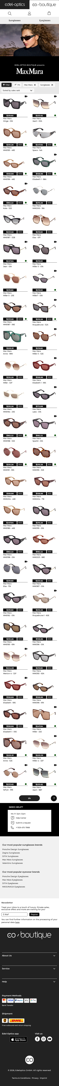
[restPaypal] (18, 1000)
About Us (7, 955)
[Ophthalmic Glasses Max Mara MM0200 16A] (44, 191)
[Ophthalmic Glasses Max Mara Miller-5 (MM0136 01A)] (44, 249)
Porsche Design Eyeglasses (15, 876)
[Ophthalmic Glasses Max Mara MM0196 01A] (44, 627)
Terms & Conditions (21, 1078)
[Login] (29, 13)
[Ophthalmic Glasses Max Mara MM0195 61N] (15, 627)
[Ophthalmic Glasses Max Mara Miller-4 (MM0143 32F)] (44, 743)
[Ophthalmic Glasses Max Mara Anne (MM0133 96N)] (15, 336)
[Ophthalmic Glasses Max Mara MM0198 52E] (15, 423)
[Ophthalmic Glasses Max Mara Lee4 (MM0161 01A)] (44, 394)
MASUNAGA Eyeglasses (13, 887)
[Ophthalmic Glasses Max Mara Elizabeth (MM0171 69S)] (15, 685)
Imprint (43, 1078)
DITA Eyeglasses (10, 883)
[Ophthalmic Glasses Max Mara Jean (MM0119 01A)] (15, 249)
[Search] (9, 13)
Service (6, 968)
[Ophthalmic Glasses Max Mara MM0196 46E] (15, 162)
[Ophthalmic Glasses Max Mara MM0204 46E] (15, 481)
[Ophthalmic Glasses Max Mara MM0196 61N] (44, 685)
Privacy (35, 1078)
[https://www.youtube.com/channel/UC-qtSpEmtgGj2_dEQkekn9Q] (49, 1039)
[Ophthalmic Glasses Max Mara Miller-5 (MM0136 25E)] (15, 278)
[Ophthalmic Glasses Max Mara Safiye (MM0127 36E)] (15, 772)
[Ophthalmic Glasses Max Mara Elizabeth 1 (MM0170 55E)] (15, 714)
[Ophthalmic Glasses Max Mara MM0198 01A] (15, 540)
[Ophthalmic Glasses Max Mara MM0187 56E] (15, 307)
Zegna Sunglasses (11, 853)
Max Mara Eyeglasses (12, 880)
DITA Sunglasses (10, 856)
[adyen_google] (33, 1000)
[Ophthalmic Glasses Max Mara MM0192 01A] (15, 598)
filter (8, 85)
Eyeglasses (44, 20)
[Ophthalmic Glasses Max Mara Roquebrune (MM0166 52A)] (44, 307)
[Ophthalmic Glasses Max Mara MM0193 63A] (44, 656)
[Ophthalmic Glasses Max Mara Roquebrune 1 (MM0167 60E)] (44, 598)
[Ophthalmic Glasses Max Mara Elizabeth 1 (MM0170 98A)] (44, 162)
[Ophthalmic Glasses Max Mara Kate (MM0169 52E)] (15, 191)
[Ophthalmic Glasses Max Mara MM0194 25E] (15, 394)
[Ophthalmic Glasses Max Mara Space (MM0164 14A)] (44, 133)
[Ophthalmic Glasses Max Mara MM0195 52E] (44, 452)
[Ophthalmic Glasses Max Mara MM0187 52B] (15, 220)
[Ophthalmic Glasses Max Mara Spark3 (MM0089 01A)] (44, 423)
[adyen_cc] (4, 1000)
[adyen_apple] (26, 1000)
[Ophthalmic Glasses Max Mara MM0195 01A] (44, 511)
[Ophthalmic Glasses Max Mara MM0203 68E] (44, 540)
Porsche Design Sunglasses (15, 849)
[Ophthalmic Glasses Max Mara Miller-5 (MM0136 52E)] (44, 336)
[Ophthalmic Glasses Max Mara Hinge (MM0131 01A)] (15, 104)
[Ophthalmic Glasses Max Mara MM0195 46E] (15, 133)
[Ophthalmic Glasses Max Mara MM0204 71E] (44, 481)
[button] (15, 4)
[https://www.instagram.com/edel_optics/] (43, 1039)
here (17, 922)
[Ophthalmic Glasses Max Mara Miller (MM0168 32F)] (15, 365)
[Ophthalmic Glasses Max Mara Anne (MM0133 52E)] (15, 743)
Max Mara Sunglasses (12, 859)
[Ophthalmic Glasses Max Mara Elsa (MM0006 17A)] (15, 569)
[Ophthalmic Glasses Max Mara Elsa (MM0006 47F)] (44, 220)
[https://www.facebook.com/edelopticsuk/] (37, 1039)
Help (4, 981)
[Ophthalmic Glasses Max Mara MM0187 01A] (44, 569)
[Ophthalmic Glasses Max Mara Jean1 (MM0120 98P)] (44, 772)
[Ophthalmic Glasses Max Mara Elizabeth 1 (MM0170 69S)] (44, 365)
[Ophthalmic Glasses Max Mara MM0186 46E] (15, 511)
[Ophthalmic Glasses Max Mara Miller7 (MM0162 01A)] (44, 278)
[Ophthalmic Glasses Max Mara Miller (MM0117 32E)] (44, 714)
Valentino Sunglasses (12, 863)
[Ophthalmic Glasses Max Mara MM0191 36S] (15, 452)
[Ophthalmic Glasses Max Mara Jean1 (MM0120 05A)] (44, 104)
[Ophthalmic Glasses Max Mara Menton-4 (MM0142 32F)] (15, 656)
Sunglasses (14, 20)
